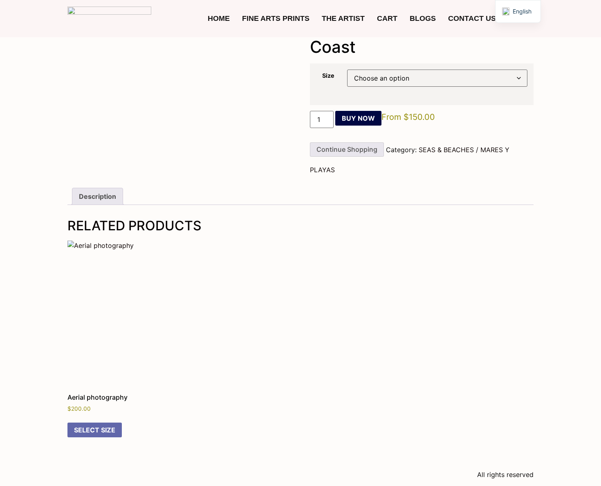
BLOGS (423, 18)
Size (328, 76)
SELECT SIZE (94, 430)
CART (387, 18)
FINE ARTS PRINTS (275, 18)
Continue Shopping (346, 149)
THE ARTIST (343, 18)
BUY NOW (358, 118)
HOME (219, 18)
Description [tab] (97, 196)
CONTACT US (472, 18)
